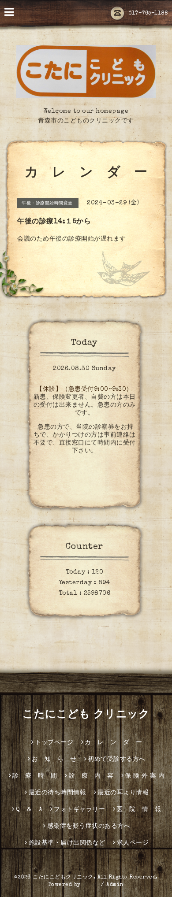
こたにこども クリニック (86, 715)
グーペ (90, 885)
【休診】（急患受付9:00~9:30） (84, 389)
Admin (115, 885)
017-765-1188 (148, 13)
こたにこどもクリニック (63, 877)
